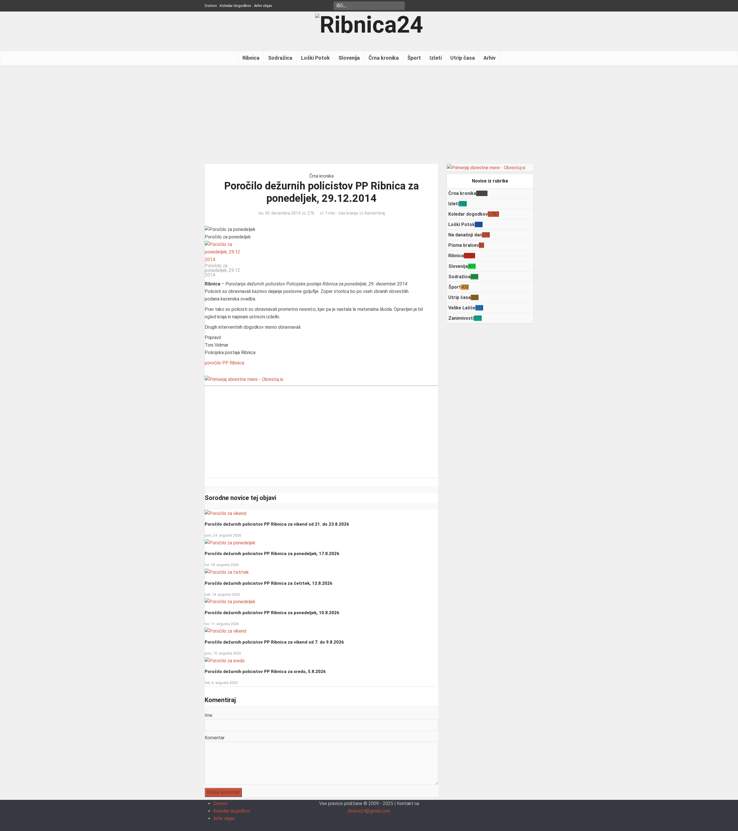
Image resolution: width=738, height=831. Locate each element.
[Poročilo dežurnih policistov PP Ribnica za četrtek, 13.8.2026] (227, 572)
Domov (211, 5)
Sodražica (280, 58)
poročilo (213, 363)
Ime (208, 715)
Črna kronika (383, 58)
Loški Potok (315, 58)
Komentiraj (375, 213)
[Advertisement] (369, 114)
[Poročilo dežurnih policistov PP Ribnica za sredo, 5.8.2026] (225, 660)
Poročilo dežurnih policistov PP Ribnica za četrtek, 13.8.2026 (268, 583)
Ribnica (250, 58)
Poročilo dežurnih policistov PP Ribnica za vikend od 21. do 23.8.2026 (277, 524)
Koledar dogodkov (235, 5)
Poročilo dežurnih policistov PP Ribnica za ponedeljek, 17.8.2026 (272, 553)
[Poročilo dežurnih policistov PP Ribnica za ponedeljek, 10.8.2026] (230, 601)
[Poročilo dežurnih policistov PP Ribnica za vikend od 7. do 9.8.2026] (225, 631)
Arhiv (489, 58)
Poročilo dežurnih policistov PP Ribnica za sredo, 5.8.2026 (265, 671)
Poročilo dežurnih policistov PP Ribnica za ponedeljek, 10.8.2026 (272, 612)
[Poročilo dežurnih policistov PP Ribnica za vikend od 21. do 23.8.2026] (225, 513)
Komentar (215, 737)
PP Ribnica (233, 363)
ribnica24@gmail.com (369, 811)
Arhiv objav (263, 5)
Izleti (436, 58)
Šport (414, 58)
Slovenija (349, 58)
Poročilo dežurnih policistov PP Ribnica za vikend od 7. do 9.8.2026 (274, 642)
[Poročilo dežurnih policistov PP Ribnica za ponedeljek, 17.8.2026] (230, 542)
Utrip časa (462, 58)
